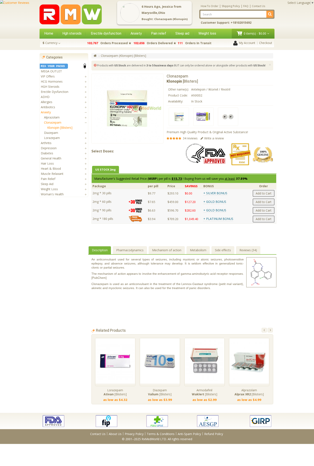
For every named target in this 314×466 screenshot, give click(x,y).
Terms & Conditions (161, 434)
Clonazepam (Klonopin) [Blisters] (123, 56)
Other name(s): (178, 89)
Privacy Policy (134, 434)
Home (48, 33)
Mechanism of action (166, 250)
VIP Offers (48, 76)
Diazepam (51, 133)
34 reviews (190, 138)
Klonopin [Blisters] (59, 128)
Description (100, 250)
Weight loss (207, 33)
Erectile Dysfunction (54, 92)
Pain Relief (48, 179)
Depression (49, 148)
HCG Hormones (52, 81)
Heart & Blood (51, 169)
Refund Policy (213, 434)
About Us (115, 434)
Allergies (46, 102)
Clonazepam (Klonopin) (171, 19)
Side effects (223, 250)
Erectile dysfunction (106, 33)
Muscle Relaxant (52, 174)
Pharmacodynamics (130, 250)
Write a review (214, 138)
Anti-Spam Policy (189, 434)
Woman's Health (52, 194)
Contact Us (258, 6)
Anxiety (136, 33)
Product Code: (178, 95)
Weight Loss (49, 189)
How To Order (209, 6)
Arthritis (46, 143)
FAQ (245, 6)
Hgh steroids (72, 33)
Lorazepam (52, 138)
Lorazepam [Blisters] (115, 392)
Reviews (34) (248, 250)
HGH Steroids (50, 87)
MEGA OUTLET (51, 71)
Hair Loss (47, 163)
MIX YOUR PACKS (53, 66)
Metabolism (198, 250)
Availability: (175, 101)
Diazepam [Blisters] (160, 392)
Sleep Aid (47, 184)
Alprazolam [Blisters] (249, 392)
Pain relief (158, 33)
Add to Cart (263, 193)
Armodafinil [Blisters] (204, 392)
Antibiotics (48, 107)
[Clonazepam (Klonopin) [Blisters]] (179, 117)
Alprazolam (52, 117)
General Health (51, 158)
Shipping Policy (231, 6)
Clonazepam (52, 122)
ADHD (45, 97)
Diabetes (47, 153)
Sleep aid (182, 33)
